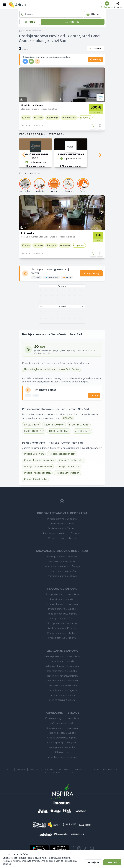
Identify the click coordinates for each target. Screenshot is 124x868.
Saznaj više (94, 862)
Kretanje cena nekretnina (62, 747)
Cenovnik (79, 770)
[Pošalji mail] (91, 848)
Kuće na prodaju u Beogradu (62, 742)
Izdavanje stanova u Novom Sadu (62, 656)
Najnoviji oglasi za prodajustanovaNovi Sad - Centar (51, 369)
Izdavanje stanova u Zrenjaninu (62, 675)
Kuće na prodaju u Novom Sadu (62, 718)
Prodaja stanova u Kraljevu (62, 638)
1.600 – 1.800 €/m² (34, 431)
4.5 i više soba (35, 479)
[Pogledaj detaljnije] (62, 84)
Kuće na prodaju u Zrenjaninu (62, 737)
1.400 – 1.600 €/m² (79, 424)
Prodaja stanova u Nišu (62, 599)
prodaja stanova (33, 31)
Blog (9, 770)
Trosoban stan (68, 466)
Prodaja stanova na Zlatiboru (62, 633)
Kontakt (34, 770)
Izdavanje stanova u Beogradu (62, 556)
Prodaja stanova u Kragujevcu (62, 604)
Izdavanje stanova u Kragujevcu (62, 666)
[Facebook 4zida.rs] (73, 848)
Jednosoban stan (62, 453)
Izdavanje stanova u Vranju (62, 695)
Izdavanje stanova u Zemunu (62, 561)
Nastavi (112, 862)
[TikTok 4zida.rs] (85, 848)
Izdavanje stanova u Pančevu (62, 685)
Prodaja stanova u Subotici (62, 609)
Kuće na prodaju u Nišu (62, 723)
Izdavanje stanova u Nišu (62, 661)
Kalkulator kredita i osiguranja (62, 757)
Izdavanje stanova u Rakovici (62, 576)
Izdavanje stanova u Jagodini (62, 690)
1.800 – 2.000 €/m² (59, 431)
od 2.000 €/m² (82, 431)
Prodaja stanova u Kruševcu (62, 623)
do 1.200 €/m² (31, 424)
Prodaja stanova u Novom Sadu (62, 594)
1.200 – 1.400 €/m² (54, 424)
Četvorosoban (67, 473)
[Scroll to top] (62, 500)
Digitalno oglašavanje (56, 770)
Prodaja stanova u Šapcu (62, 618)
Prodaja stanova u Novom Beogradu (62, 533)
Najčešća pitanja (53, 773)
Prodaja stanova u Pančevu (62, 628)
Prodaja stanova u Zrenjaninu (62, 613)
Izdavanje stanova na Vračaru (62, 571)
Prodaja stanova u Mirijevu (62, 538)
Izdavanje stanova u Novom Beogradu (62, 566)
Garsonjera (34, 453)
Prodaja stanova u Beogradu (62, 518)
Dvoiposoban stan (38, 466)
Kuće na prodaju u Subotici (62, 733)
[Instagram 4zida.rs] (79, 848)
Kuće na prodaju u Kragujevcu (62, 728)
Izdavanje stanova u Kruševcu (62, 680)
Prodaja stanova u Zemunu (62, 528)
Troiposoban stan (37, 473)
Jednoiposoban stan (39, 460)
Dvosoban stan (71, 460)
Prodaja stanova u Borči (62, 523)
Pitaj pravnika (62, 752)
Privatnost (74, 773)
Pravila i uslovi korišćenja (103, 770)
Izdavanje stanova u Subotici (62, 671)
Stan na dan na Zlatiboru (62, 700)
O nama (21, 770)
